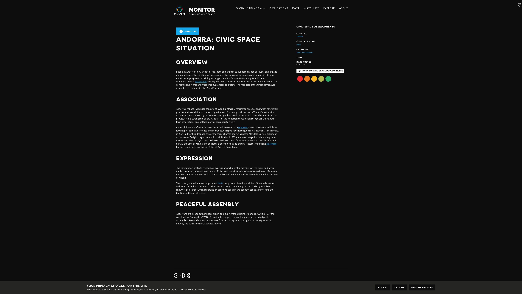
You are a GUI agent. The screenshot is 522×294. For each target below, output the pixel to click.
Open (298, 44)
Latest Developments (304, 52)
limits (220, 183)
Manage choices (422, 287)
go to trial (271, 143)
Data (295, 8)
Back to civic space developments (322, 71)
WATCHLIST (311, 8)
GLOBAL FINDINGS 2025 (250, 8)
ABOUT (343, 8)
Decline (399, 287)
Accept (383, 287)
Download (190, 31)
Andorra (299, 36)
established (200, 81)
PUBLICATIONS (278, 8)
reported (243, 127)
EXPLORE (329, 8)
